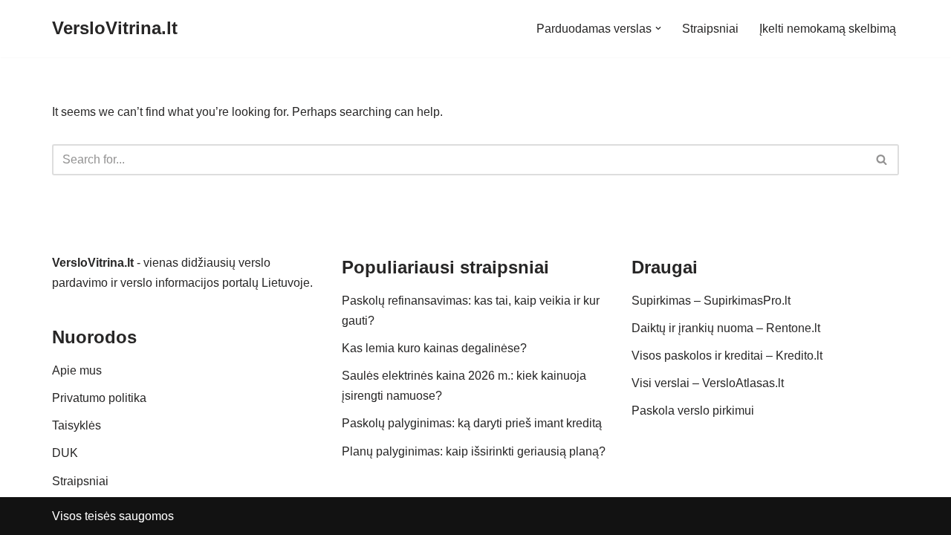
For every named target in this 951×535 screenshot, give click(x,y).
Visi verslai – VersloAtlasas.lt (708, 383)
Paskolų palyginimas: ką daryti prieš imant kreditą (472, 423)
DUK (65, 453)
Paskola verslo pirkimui (693, 410)
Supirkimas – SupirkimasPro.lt (711, 300)
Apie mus (77, 370)
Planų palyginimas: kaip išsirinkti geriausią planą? (474, 451)
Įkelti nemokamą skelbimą (827, 28)
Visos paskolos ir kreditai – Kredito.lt (727, 355)
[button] (658, 28)
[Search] (882, 159)
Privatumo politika (99, 398)
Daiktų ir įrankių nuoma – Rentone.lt (726, 328)
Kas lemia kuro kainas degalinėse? (434, 348)
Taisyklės (76, 425)
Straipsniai (710, 28)
